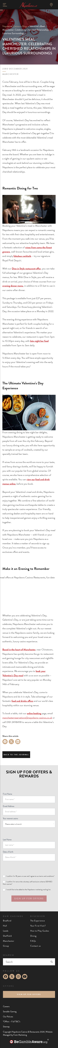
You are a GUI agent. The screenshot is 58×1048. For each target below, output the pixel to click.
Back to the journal (16, 754)
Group (6, 945)
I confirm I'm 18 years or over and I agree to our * (30, 876)
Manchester (8, 941)
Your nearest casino (10, 818)
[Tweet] (11, 741)
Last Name (7, 839)
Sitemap (6, 1026)
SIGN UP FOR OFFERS (29, 898)
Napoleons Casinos (11, 26)
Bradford (7, 920)
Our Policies (8, 1016)
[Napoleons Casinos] (28, 5)
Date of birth (8, 851)
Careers (6, 1006)
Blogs (24, 26)
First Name (7, 793)
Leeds (5, 930)
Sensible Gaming (10, 1011)
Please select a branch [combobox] (13, 824)
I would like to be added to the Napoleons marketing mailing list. (28, 889)
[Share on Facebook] (5, 741)
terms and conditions (46, 876)
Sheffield (7, 935)
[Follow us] (5, 976)
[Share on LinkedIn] (17, 741)
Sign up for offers (29, 994)
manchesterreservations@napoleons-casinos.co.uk (27, 718)
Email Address (8, 806)
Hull (5, 925)
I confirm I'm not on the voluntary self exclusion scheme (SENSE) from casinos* (27, 883)
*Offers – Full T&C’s (11, 1021)
